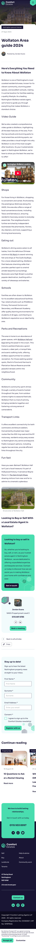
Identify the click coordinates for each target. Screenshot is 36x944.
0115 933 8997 (18, 825)
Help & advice (24, 853)
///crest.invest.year (8, 885)
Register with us (13, 728)
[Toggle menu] (33, 2)
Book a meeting (18, 628)
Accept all (7, 940)
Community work (25, 862)
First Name (9, 679)
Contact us (18, 898)
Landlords (5, 862)
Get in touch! (11, 586)
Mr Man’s (13, 254)
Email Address (11, 703)
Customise (20, 940)
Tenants (4, 867)
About (21, 858)
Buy (2, 858)
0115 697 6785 (18, 617)
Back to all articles (14, 639)
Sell (2, 853)
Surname (8, 691)
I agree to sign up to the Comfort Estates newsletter (19, 719)
